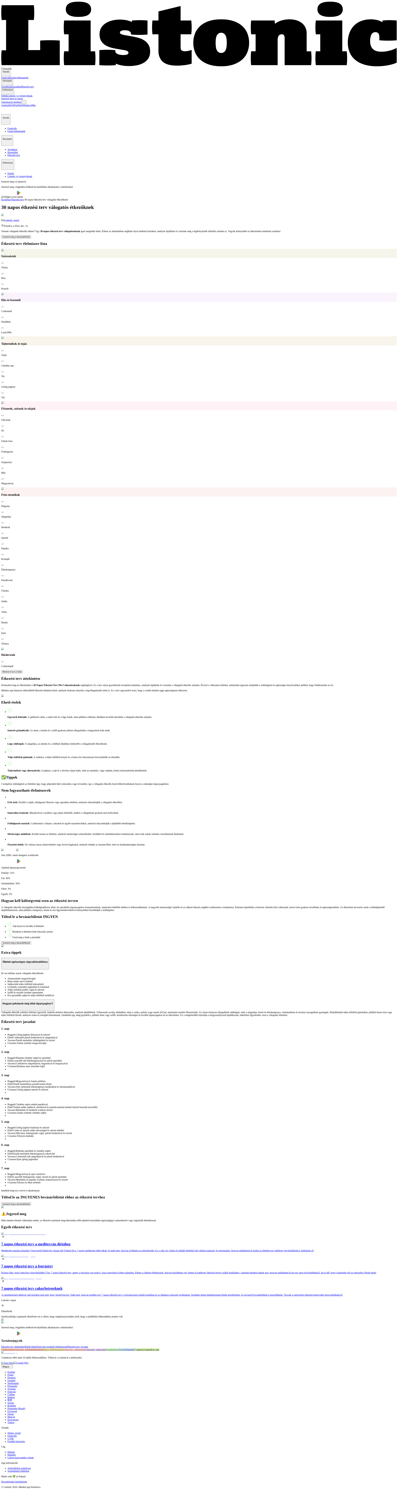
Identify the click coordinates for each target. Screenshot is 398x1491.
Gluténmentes (8, 1349)
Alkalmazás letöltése (11, 102)
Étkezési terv (27, 86)
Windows (27, 105)
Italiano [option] (11, 1397)
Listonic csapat (12, 220)
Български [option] (13, 1419)
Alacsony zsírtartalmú (75, 1349)
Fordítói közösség (16, 1441)
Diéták (4, 95)
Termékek (6, 86)
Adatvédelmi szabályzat (19, 1468)
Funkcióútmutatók (19, 77)
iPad (15, 105)
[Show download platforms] (23, 102)
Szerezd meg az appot (12, 98)
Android (5, 105)
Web (20, 105)
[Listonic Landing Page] (199, 66)
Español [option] (11, 1380)
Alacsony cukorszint (96, 1349)
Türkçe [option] (10, 1422)
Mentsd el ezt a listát (11, 672)
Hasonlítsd (16, 86)
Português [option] (12, 1386)
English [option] (11, 1372)
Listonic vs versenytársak (20, 95)
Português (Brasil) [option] (16, 1408)
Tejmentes (129, 1349)
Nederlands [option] (13, 1383)
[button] (5, 110)
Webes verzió (14, 1433)
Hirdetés (11, 1455)
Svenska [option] (11, 1389)
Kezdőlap (6, 199)
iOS (11, 105)
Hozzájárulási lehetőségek (14, 1481)
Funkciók (6, 77)
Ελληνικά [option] (12, 1411)
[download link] (7, 1363)
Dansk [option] (10, 1414)
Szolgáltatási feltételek (18, 1471)
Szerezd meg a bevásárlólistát (16, 237)
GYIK (10, 1438)
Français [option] (11, 1391)
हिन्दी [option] (9, 1400)
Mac (34, 105)
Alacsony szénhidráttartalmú (29, 1349)
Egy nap (155, 1349)
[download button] (9, 194)
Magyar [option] (11, 1417)
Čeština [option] (11, 1394)
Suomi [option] (10, 1403)
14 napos (146, 1349)
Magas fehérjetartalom (53, 1349)
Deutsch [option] (11, 1377)
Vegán (121, 1349)
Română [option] (11, 1405)
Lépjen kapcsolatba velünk (20, 1457)
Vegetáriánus (112, 1349)
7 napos (138, 1349)
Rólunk (11, 1452)
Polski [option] (10, 1375)
